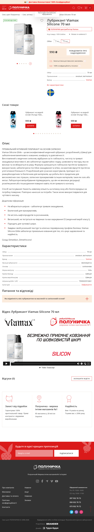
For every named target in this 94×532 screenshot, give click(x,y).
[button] (79, 7)
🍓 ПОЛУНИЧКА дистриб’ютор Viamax (63, 29)
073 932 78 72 (75, 506)
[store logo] (19, 8)
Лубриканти (40, 14)
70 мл (65, 41)
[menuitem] (8, 487)
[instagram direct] (81, 512)
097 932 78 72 (75, 498)
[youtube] (56, 481)
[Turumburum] (50, 528)
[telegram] (47, 481)
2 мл (57, 41)
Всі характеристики (55, 85)
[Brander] (52, 524)
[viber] (76, 512)
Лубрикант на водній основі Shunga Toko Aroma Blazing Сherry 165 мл (80, 113)
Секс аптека (28, 14)
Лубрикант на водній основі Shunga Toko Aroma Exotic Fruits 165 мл (35, 113)
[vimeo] (51, 481)
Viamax (89, 80)
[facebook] (42, 481)
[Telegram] (71, 512)
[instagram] (37, 481)
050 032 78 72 (75, 502)
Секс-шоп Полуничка (11, 14)
